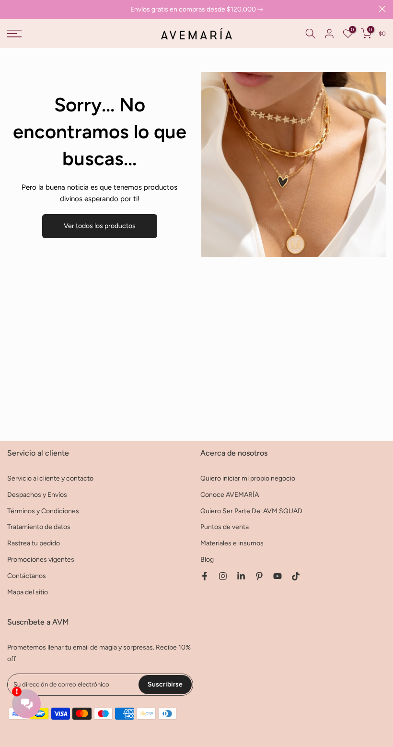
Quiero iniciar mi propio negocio (247, 478)
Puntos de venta (224, 527)
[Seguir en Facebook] (204, 576)
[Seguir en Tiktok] (295, 576)
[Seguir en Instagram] (223, 576)
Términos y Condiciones (43, 511)
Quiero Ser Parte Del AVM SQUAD (251, 511)
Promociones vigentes (40, 559)
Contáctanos (26, 576)
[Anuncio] (196, 9)
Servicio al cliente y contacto (50, 478)
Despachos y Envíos (37, 495)
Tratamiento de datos (38, 527)
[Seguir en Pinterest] (259, 576)
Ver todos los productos (100, 226)
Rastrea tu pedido (33, 543)
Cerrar (10, 8)
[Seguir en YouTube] (277, 576)
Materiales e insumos (232, 543)
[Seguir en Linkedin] (241, 576)
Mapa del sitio (27, 592)
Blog (207, 559)
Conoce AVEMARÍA (229, 495)
